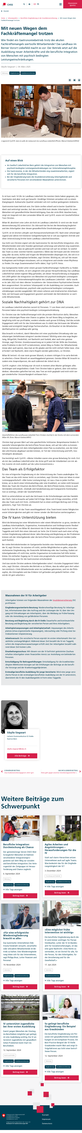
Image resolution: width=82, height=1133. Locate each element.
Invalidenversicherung (28, 73)
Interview (7, 970)
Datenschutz (47, 1123)
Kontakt (45, 1115)
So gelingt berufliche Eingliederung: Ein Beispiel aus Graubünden (60, 1026)
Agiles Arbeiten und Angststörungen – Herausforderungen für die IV (60, 848)
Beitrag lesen (18, 896)
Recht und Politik (9, 1055)
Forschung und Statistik (53, 876)
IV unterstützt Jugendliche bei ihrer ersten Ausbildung (19, 1025)
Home (3, 18)
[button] (60, 4)
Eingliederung (14, 73)
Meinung (5, 73)
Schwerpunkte (13, 18)
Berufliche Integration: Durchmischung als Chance (18, 846)
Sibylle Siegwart (16, 732)
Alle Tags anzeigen (13, 889)
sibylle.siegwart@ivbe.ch (16, 749)
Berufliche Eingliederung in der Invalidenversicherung (38, 18)
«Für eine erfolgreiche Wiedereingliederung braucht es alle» (16, 935)
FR (38, 4)
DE (35, 4)
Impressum (46, 1119)
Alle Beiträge (20, 756)
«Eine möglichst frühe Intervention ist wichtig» (59, 931)
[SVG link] (7, 4)
